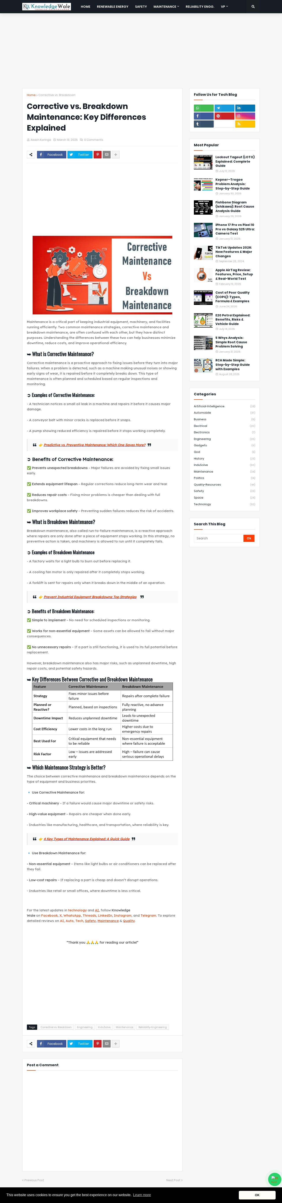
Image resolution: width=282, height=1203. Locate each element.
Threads (89, 915)
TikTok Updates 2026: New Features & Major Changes (233, 252)
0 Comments (93, 140)
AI (97, 910)
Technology (224, 504)
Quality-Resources (224, 484)
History (224, 458)
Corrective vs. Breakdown (56, 95)
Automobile (224, 413)
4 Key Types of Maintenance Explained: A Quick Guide (87, 839)
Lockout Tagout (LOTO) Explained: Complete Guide (235, 161)
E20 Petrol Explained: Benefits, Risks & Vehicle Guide (232, 319)
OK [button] (257, 1195)
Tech (79, 921)
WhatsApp (72, 915)
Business (224, 419)
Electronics (224, 432)
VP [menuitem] (223, 6)
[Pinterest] (98, 154)
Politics (224, 478)
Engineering (85, 1027)
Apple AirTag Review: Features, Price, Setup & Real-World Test (234, 274)
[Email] (107, 154)
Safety (90, 921)
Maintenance (108, 921)
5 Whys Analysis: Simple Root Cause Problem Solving (231, 342)
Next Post (173, 1180)
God (224, 452)
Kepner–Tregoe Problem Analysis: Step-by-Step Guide (232, 184)
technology (77, 910)
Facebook (49, 915)
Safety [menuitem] (141, 6)
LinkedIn (105, 915)
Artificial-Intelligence (224, 406)
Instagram (123, 915)
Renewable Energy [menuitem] (112, 6)
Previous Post (34, 1180)
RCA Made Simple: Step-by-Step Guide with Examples (232, 364)
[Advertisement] (141, 51)
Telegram (148, 915)
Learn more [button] (142, 1195)
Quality (129, 921)
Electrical (224, 426)
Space (224, 497)
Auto (70, 921)
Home (31, 95)
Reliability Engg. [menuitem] (200, 6)
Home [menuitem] (85, 6)
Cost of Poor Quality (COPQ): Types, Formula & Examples (232, 297)
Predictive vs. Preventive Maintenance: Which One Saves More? (94, 445)
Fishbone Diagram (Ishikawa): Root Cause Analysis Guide (234, 206)
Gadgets (224, 445)
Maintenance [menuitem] (165, 6)
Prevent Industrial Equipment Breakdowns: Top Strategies (90, 597)
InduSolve (104, 1027)
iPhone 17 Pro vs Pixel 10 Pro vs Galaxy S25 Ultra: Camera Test (235, 229)
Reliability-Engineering (153, 1027)
